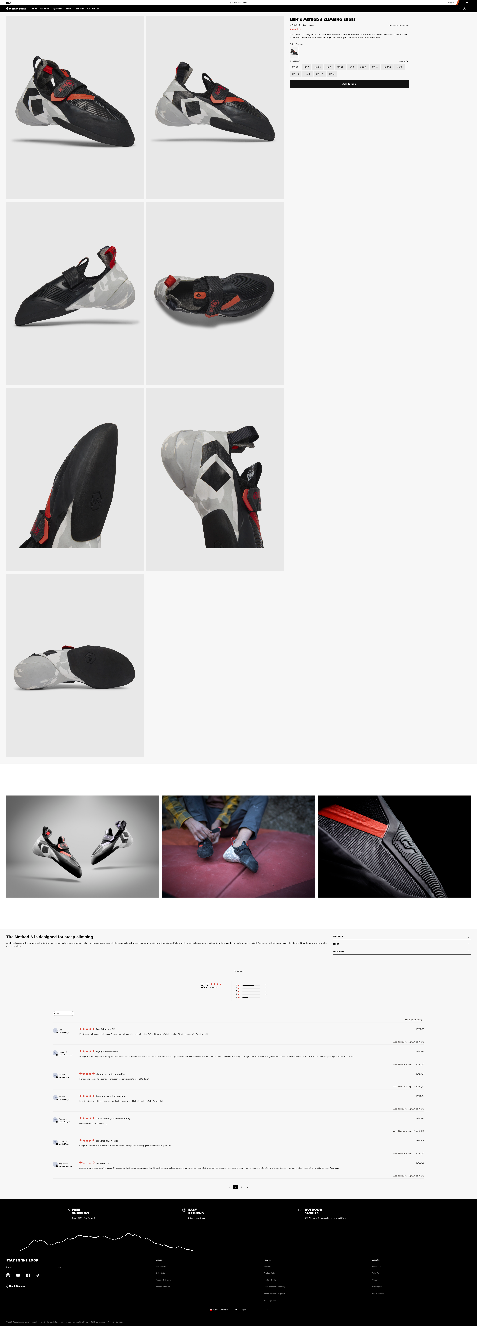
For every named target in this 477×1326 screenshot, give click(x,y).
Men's (34, 9)
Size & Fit (403, 61)
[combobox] (63, 1013)
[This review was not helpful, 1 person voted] (421, 1042)
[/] (16, 8)
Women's (44, 9)
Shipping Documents (272, 1300)
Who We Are (93, 9)
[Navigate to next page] (247, 1187)
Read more (348, 1056)
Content (80, 9)
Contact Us (376, 1266)
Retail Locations (378, 1293)
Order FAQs (160, 1273)
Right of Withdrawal (163, 1287)
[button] (34, 8)
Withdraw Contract (115, 1322)
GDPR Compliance (97, 1322)
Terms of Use (65, 1322)
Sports (69, 9)
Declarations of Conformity (274, 1287)
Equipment (57, 9)
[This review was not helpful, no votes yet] (421, 1064)
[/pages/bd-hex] (8, 2)
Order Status (161, 1266)
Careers (375, 1280)
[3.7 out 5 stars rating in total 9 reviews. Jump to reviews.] (296, 29)
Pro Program (377, 1287)
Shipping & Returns (163, 1280)
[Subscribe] (59, 1267)
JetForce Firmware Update (274, 1293)
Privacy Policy (52, 1322)
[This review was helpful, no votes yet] (417, 1042)
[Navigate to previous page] (229, 1187)
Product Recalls (270, 1280)
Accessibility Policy (80, 1322)
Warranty (267, 1266)
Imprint (42, 1322)
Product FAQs (269, 1273)
